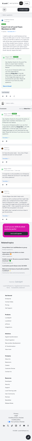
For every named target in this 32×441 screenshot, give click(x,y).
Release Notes (9, 403)
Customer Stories (10, 368)
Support (7, 387)
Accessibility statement (18, 287)
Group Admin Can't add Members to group (14, 247)
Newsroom (8, 362)
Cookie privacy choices (16, 417)
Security (7, 384)
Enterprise (8, 298)
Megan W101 (9, 57)
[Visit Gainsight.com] (16, 282)
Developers (8, 381)
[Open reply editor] (16, 103)
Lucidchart (8, 321)
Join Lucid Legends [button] (16, 233)
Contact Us (8, 371)
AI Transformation (10, 346)
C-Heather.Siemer (9, 19)
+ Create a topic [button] (23, 9)
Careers (7, 365)
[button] (11, 31)
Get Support (8, 308)
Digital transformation (11, 336)
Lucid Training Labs (10, 390)
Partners (7, 397)
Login (26, 3)
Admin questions (7, 15)
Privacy (16, 413)
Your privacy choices (17, 421)
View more (8, 349)
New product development (12, 343)
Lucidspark (8, 317)
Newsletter (8, 400)
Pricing (7, 305)
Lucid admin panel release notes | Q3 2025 (14, 265)
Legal (16, 415)
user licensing (5, 92)
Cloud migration (10, 340)
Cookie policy (16, 419)
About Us (7, 359)
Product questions (7, 249)
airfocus (7, 324)
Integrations (8, 327)
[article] (16, 128)
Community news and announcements (13, 272)
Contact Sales (9, 301)
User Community (10, 393)
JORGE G (6, 147)
